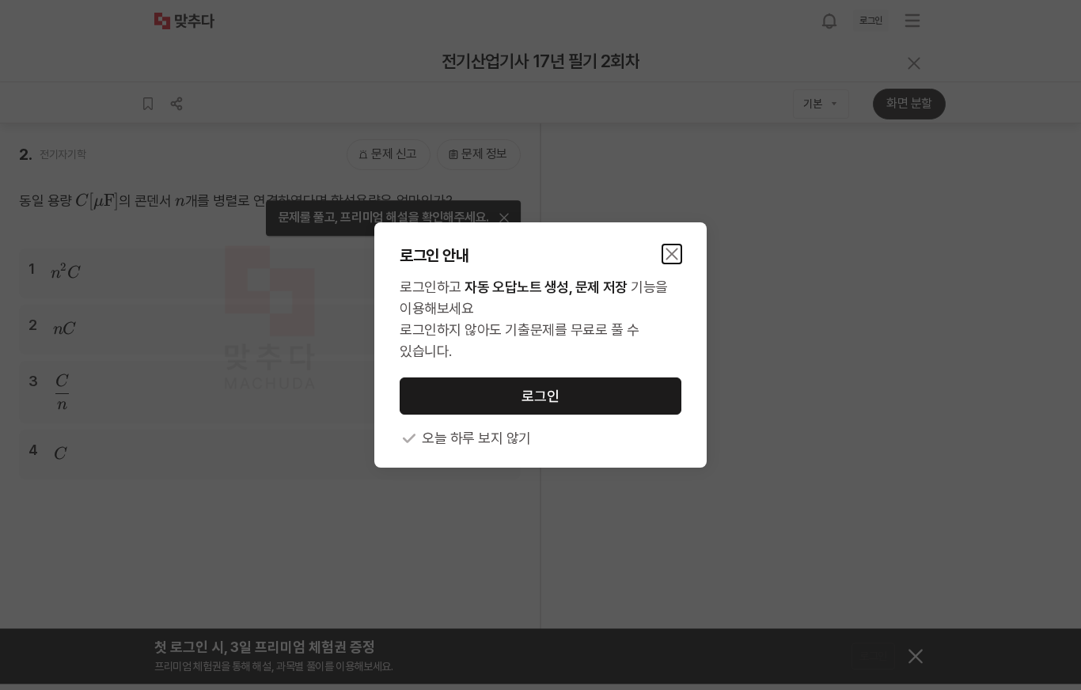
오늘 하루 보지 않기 (476, 438)
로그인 (540, 396)
